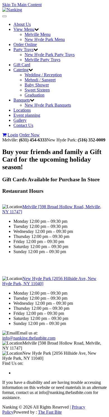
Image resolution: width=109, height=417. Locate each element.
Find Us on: (12, 363)
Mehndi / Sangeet (40, 79)
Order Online (25, 44)
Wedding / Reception (43, 74)
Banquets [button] (21, 100)
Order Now (29, 134)
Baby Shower (37, 85)
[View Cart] (4, 134)
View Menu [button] (23, 29)
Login (13, 134)
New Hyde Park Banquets (48, 105)
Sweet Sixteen (37, 90)
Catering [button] (21, 69)
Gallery (20, 120)
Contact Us (23, 125)
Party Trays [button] (23, 49)
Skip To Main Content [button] (22, 4)
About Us (22, 24)
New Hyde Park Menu (45, 39)
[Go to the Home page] (12, 9)
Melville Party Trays (42, 59)
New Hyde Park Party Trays (50, 54)
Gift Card (21, 64)
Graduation (34, 95)
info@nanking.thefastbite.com (28, 338)
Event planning (26, 115)
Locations (22, 110)
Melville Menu (38, 34)
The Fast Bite (50, 412)
